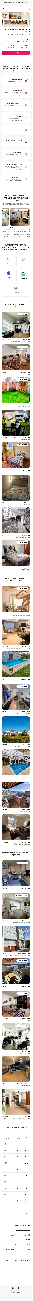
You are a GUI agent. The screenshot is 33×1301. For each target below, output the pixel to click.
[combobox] (15, 42)
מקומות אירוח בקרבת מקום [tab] (23, 1229)
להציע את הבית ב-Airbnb (10, 9)
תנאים (13, 1292)
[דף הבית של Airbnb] (28, 9)
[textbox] (22, 48)
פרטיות (18, 1292)
